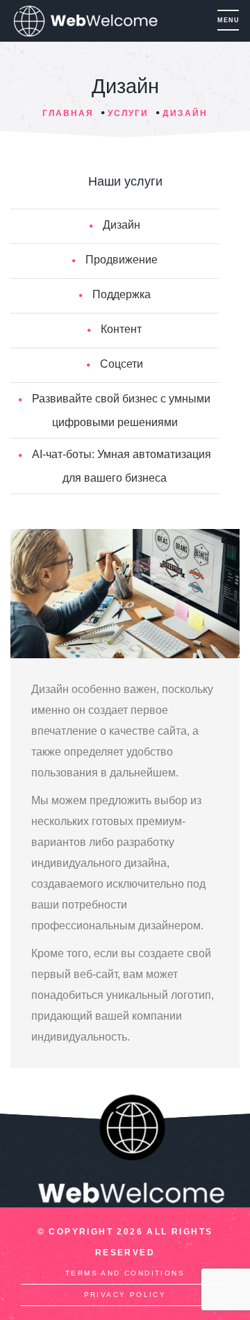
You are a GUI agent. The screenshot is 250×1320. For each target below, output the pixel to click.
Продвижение (121, 260)
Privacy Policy (125, 1294)
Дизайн (185, 113)
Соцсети (121, 364)
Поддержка (121, 294)
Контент (121, 329)
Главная (68, 113)
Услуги (128, 113)
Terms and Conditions (125, 1273)
